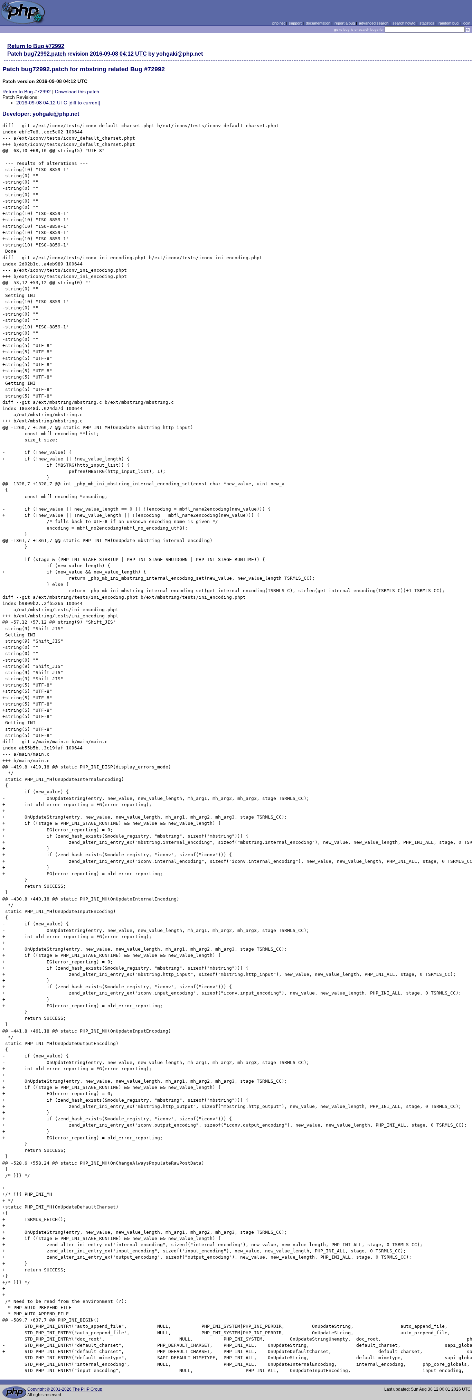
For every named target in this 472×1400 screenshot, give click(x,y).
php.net (278, 23)
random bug (448, 23)
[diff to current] (84, 102)
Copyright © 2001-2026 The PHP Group (64, 1389)
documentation (318, 23)
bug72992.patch (45, 54)
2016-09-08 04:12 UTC (118, 54)
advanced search (373, 23)
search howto (404, 23)
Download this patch (77, 91)
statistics (426, 23)
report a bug (344, 23)
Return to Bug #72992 (35, 46)
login (466, 23)
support (295, 23)
